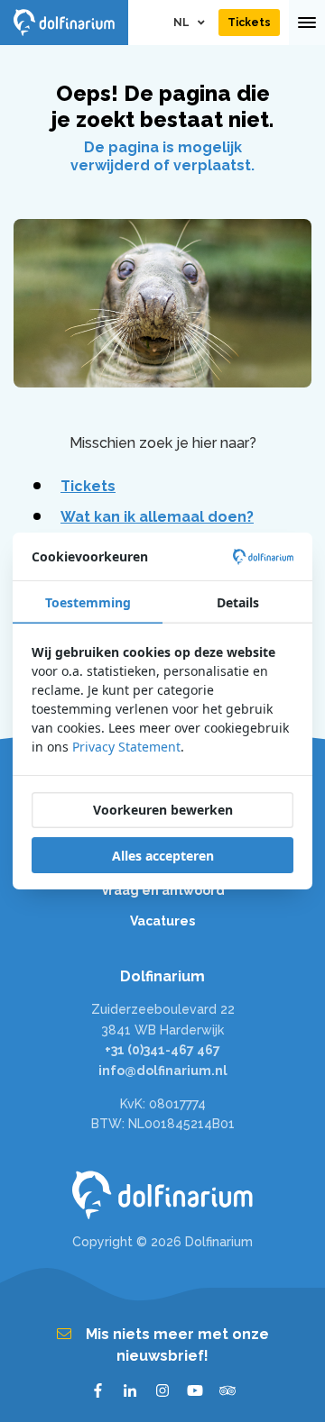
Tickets (88, 486)
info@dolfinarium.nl (163, 1070)
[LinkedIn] (130, 1390)
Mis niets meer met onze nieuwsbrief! (177, 1345)
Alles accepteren (163, 855)
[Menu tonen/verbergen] (307, 22)
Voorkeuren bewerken (163, 809)
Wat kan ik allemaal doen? (157, 516)
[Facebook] (97, 1390)
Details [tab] (238, 602)
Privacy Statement (126, 746)
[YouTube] (195, 1390)
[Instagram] (162, 1390)
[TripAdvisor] (227, 1390)
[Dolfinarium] (64, 22)
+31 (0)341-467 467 (162, 1050)
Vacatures (162, 921)
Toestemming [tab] (88, 602)
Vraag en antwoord (163, 890)
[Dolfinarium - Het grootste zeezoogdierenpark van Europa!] (162, 1195)
